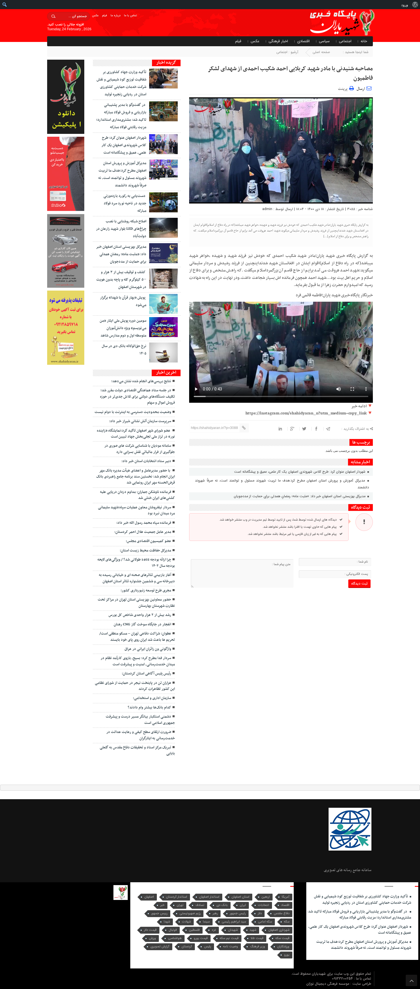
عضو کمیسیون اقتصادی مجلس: (148, 541)
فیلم (104, 15)
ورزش (152, 938)
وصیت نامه (230, 946)
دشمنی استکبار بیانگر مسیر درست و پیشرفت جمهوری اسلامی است (140, 720)
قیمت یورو (201, 938)
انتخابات (263, 905)
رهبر (215, 913)
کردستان (186, 946)
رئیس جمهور (238, 913)
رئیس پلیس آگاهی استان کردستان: (146, 673)
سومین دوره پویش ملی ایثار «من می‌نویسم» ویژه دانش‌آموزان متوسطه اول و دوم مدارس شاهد (123, 328)
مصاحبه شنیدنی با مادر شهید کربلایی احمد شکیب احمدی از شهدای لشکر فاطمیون (290, 73)
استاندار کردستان (176, 897)
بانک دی (222, 905)
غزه (214, 930)
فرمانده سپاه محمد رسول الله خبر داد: (143, 523)
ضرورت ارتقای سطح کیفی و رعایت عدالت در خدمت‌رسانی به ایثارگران (140, 735)
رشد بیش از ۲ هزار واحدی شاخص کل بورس (140, 615)
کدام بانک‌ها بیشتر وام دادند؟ (149, 707)
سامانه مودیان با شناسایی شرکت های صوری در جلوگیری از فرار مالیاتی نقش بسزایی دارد (139, 449)
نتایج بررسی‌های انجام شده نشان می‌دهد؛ (141, 381)
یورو (286, 954)
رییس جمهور (159, 913)
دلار (260, 913)
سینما (206, 921)
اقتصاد (285, 905)
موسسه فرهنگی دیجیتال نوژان (328, 983)
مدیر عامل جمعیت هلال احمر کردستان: (142, 532)
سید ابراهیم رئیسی (234, 921)
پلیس (207, 946)
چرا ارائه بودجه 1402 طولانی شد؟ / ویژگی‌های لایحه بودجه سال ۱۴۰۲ (136, 563)
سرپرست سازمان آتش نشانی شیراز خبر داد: (140, 421)
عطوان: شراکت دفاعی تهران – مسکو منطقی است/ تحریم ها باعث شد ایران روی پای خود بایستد (137, 637)
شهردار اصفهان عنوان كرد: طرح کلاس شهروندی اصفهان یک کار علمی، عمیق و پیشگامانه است (300, 471)
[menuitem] (415, 4)
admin (267, 209)
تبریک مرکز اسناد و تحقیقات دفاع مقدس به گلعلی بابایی (137, 750)
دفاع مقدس (281, 913)
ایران (243, 905)
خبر (162, 905)
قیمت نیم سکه (229, 938)
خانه (364, 41)
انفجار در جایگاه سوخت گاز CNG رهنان (142, 624)
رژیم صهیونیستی (190, 913)
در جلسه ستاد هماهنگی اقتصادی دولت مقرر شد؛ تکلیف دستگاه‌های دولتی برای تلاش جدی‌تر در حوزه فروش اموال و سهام (137, 396)
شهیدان (233, 930)
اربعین (265, 897)
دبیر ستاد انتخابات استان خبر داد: (146, 461)
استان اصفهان (240, 897)
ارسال (361, 88)
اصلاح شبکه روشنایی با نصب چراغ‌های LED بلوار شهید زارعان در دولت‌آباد (121, 228)
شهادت (186, 921)
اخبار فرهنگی (278, 41)
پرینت (343, 88)
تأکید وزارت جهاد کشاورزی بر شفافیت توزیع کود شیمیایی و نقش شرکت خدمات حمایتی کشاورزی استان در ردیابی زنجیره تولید (362, 899)
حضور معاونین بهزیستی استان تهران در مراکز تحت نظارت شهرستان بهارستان (136, 603)
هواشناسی (175, 938)
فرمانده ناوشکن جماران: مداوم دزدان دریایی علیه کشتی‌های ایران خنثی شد (137, 495)
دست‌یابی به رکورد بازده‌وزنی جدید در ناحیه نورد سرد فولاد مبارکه (124, 203)
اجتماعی (345, 41)
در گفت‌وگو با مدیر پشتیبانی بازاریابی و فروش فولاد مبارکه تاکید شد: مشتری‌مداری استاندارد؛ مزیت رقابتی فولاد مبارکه (359, 915)
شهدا (167, 921)
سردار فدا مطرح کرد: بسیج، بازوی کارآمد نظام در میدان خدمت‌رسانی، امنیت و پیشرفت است (138, 661)
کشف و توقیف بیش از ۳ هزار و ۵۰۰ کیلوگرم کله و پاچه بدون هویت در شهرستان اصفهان (121, 279)
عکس (95, 15)
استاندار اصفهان (209, 897)
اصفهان (149, 897)
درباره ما (116, 15)
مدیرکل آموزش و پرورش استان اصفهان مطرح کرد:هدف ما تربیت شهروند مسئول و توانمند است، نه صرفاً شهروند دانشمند (282, 484)
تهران (180, 905)
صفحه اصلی (321, 52)
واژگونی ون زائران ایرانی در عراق (148, 649)
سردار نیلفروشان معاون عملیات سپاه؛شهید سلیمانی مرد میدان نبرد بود (136, 510)
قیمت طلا (257, 938)
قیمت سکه (282, 938)
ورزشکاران (283, 946)
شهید (253, 930)
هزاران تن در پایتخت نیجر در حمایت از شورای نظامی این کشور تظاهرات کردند (135, 686)
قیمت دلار (150, 930)
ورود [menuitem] (404, 4)
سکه (286, 921)
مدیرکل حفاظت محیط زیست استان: (145, 550)
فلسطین (194, 930)
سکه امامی (265, 921)
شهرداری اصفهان (278, 930)
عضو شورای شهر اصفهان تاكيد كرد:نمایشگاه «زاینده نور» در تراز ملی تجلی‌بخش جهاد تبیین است (136, 434)
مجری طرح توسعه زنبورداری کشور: (146, 590)
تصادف (199, 905)
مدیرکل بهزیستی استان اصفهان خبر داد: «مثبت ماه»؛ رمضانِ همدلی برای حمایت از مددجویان (300, 496)
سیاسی (324, 41)
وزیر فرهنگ (257, 946)
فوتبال (173, 930)
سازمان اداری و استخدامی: (152, 698)
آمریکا (285, 897)
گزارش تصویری (159, 946)
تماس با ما (130, 15)
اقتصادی (303, 41)
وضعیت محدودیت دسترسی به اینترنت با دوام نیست (133, 412)
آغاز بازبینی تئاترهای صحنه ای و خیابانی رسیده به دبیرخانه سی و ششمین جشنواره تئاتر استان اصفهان (137, 578)
